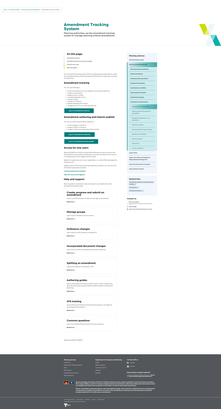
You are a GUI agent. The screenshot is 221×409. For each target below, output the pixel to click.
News (65, 367)
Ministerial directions (135, 190)
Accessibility (80, 399)
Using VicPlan (133, 153)
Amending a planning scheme (139, 78)
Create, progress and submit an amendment (141, 112)
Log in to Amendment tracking (79, 111)
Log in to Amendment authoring (79, 134)
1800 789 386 (133, 206)
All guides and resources (71, 373)
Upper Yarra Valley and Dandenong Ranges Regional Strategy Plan (139, 158)
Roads (97, 362)
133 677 (153, 375)
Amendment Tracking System (140, 106)
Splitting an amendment (139, 134)
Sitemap (87, 399)
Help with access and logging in (74, 175)
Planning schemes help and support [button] (139, 164)
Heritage (98, 370)
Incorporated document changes (142, 129)
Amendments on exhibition (138, 88)
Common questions (137, 148)
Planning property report (136, 60)
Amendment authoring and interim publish (79, 61)
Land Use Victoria (100, 367)
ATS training (135, 143)
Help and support (72, 67)
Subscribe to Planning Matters (73, 365)
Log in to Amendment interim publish (81, 141)
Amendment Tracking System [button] (139, 102)
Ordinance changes (138, 125)
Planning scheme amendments (139, 69)
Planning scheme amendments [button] (138, 64)
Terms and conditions (69, 399)
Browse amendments (136, 74)
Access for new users (73, 64)
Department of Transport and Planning (108, 360)
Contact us (67, 362)
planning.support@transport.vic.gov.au (140, 209)
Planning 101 (67, 370)
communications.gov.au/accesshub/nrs (140, 376)
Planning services (70, 360)
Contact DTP (101, 399)
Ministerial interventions (137, 83)
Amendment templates (137, 97)
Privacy (94, 399)
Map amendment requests (138, 92)
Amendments (133, 187)
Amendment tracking (73, 58)
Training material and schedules (75, 171)
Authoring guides (137, 139)
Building (97, 373)
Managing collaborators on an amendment (141, 119)
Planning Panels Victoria (136, 169)
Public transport (100, 365)
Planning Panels (69, 375)
